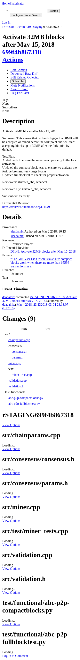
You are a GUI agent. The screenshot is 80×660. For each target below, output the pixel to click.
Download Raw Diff (23, 73)
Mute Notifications (22, 85)
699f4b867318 (21, 52)
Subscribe (18, 81)
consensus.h (19, 351)
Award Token (19, 89)
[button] (40, 22)
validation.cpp (17, 380)
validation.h (16, 386)
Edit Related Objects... (25, 77)
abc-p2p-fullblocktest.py (24, 403)
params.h (17, 357)
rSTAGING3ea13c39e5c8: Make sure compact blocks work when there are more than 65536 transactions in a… (41, 262)
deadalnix (17, 231)
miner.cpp (14, 363)
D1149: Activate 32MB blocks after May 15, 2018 (43, 251)
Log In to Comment (15, 656)
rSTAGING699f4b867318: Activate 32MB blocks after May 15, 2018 (39, 299)
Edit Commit (18, 70)
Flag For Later (19, 93)
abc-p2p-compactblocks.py (25, 398)
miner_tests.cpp (22, 374)
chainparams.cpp (19, 340)
